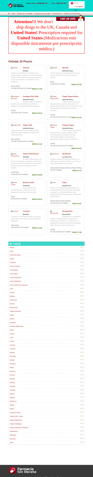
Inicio (13, 14)
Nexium (12, 352)
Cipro (64, 182)
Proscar (12, 375)
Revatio (65, 68)
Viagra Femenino (15, 311)
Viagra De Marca (15, 412)
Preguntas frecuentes (42, 14)
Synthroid (66, 154)
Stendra (12, 382)
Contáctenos (57, 14)
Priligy (12, 367)
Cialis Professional (31, 154)
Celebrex (13, 262)
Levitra (12, 341)
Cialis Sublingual (15, 281)
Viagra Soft (27, 125)
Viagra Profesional (16, 420)
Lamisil (12, 334)
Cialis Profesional (15, 277)
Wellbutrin (13, 435)
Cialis (11, 251)
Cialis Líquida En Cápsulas (19, 285)
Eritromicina (14, 307)
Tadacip (12, 397)
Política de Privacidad (72, 14)
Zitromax (12, 439)
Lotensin (12, 349)
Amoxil (12, 247)
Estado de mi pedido (25, 14)
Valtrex (12, 409)
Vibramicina (14, 431)
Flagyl (12, 315)
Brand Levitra (28, 182)
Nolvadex (13, 356)
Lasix (11, 337)
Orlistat (26, 68)
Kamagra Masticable (16, 326)
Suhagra (12, 390)
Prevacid (13, 364)
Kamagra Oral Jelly (31, 96)
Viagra (12, 259)
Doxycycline (67, 211)
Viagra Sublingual (16, 424)
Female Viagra (68, 125)
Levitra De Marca (15, 255)
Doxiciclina (13, 300)
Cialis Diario (14, 274)
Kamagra (13, 322)
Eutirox (12, 394)
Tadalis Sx (13, 401)
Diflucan (12, 296)
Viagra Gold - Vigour (16, 416)
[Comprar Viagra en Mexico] (16, 5)
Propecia (13, 371)
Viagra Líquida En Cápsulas (19, 427)
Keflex (12, 330)
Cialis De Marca (15, 266)
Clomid (12, 292)
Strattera (12, 386)
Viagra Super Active (70, 96)
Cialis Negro (14, 270)
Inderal (12, 319)
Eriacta (12, 304)
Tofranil (12, 405)
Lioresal (26, 211)
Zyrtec (12, 442)
